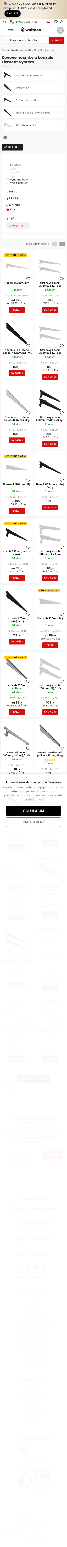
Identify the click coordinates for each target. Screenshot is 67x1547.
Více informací (34, 799)
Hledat (56, 40)
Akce (13, 169)
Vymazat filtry (18, 225)
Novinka (15, 172)
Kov (12, 209)
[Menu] (5, 29)
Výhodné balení (20, 179)
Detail (16, 309)
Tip (12, 176)
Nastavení (33, 822)
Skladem (15, 165)
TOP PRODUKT (19, 183)
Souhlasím (33, 810)
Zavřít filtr (12, 146)
